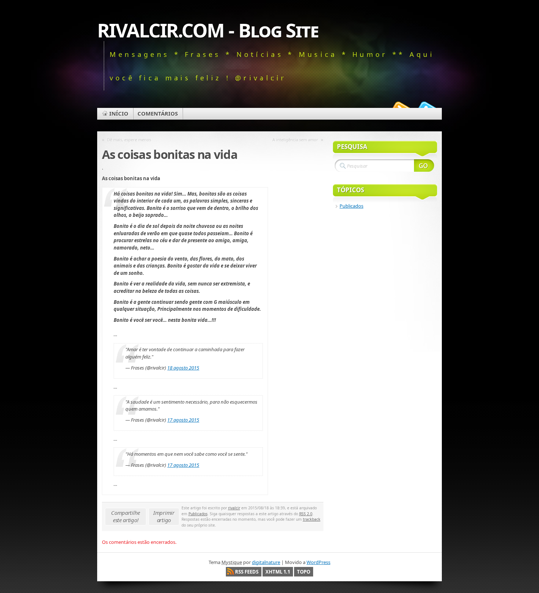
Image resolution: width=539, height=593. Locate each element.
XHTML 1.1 (277, 571)
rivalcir (234, 507)
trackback (311, 519)
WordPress (318, 562)
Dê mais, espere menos (129, 139)
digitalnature (266, 562)
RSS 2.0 (305, 513)
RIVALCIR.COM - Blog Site (207, 30)
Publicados (198, 513)
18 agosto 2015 (183, 367)
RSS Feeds (246, 571)
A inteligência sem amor (295, 139)
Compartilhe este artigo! (125, 516)
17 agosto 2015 (183, 419)
